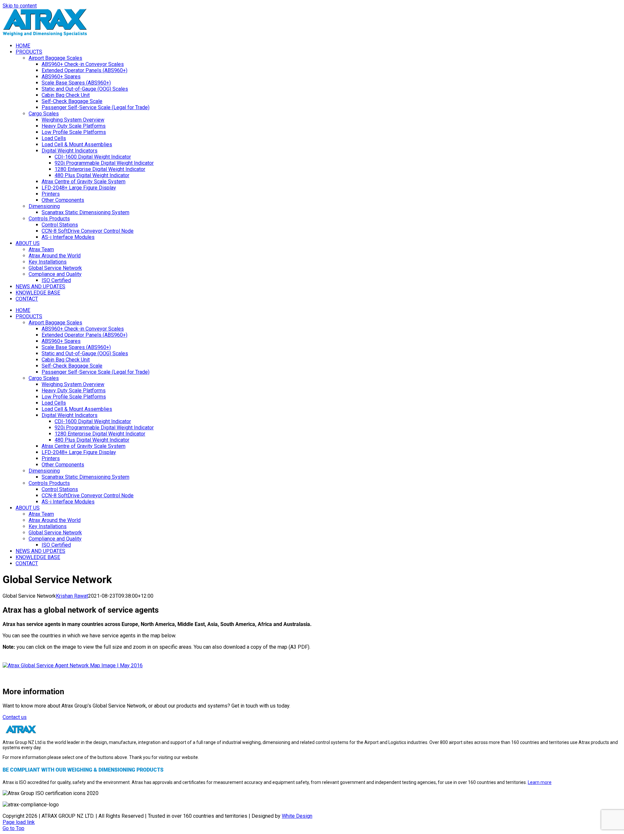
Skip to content (20, 6)
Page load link (19, 822)
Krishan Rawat (72, 596)
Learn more (540, 782)
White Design (297, 816)
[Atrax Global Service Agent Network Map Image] (73, 665)
